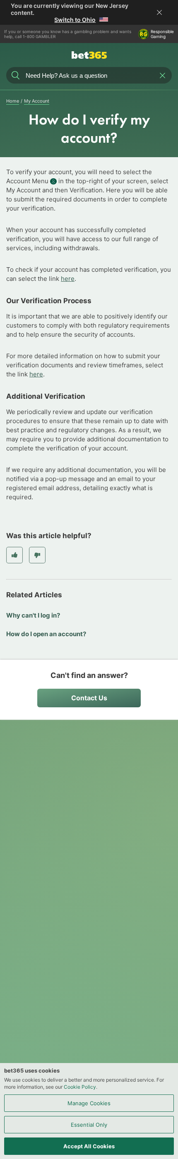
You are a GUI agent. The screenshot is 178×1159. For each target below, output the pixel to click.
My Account (36, 101)
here (68, 279)
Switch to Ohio (75, 19)
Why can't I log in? (33, 615)
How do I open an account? (46, 634)
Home (12, 101)
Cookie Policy (80, 1087)
